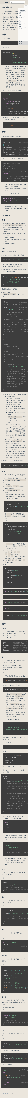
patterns (18, 766)
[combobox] (17, 2)
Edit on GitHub (6, 1093)
